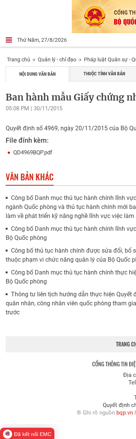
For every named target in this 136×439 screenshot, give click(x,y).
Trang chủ (18, 59)
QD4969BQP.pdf (32, 152)
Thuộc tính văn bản (104, 73)
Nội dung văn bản (37, 74)
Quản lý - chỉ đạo (57, 59)
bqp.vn (124, 412)
